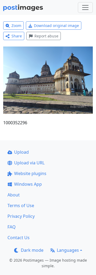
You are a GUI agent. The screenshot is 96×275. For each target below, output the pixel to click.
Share (16, 35)
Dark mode (32, 250)
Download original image (56, 25)
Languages (68, 250)
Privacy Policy (21, 216)
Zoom (16, 25)
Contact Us (18, 238)
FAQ (11, 227)
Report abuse (46, 35)
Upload (21, 152)
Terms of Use (20, 205)
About (13, 195)
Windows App (28, 184)
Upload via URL (29, 163)
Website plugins (30, 173)
